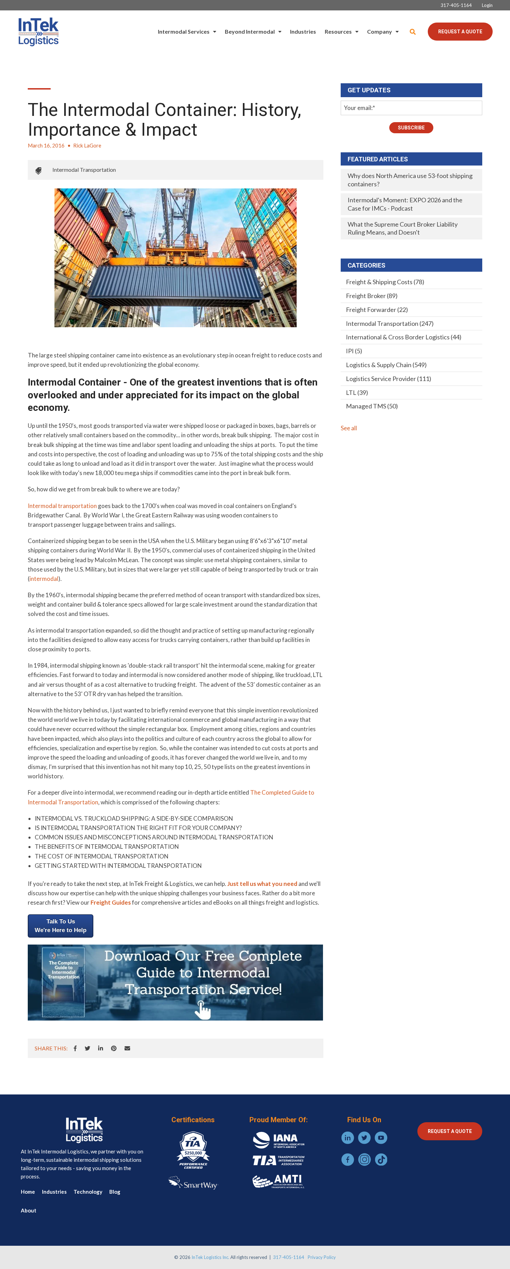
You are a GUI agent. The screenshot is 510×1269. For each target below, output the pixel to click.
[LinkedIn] (100, 1048)
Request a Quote (460, 31)
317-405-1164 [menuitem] (456, 5)
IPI (354, 351)
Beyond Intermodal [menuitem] (250, 31)
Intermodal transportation (62, 505)
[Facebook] (75, 1048)
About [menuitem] (28, 1210)
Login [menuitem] (487, 5)
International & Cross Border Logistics (403, 337)
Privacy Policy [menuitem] (322, 1257)
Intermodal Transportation (84, 169)
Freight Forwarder (377, 309)
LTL (357, 392)
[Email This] (127, 1048)
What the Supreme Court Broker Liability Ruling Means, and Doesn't (403, 228)
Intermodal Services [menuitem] (184, 31)
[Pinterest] (114, 1048)
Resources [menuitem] (338, 31)
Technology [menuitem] (88, 1191)
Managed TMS (372, 406)
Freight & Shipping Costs (385, 282)
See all (349, 428)
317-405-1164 (288, 1257)
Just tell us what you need (262, 883)
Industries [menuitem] (303, 31)
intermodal (43, 578)
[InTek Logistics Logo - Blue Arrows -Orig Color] (38, 32)
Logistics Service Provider (388, 378)
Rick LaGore (87, 145)
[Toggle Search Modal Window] (413, 31)
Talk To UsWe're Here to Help (60, 926)
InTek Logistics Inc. (210, 1257)
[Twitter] (87, 1048)
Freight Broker (372, 295)
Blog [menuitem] (114, 1191)
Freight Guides (111, 902)
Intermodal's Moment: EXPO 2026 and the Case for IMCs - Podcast (405, 204)
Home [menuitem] (28, 1191)
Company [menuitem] (379, 31)
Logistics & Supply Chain (386, 365)
